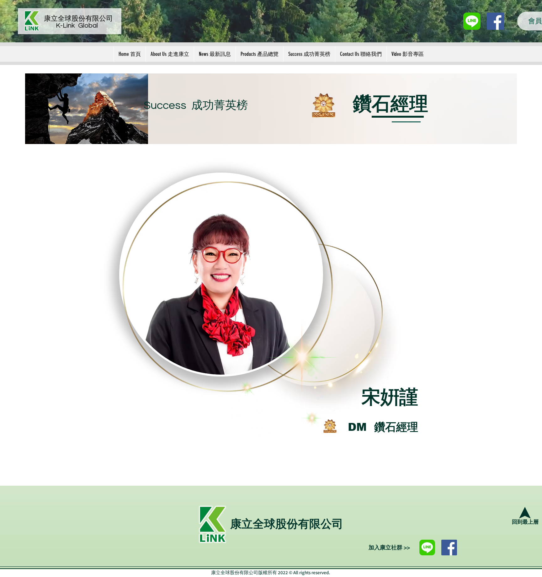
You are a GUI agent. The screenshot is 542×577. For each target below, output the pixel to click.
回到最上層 (525, 522)
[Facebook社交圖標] (495, 21)
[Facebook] (449, 547)
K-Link (67, 25)
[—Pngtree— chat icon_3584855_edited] (472, 21)
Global (88, 25)
